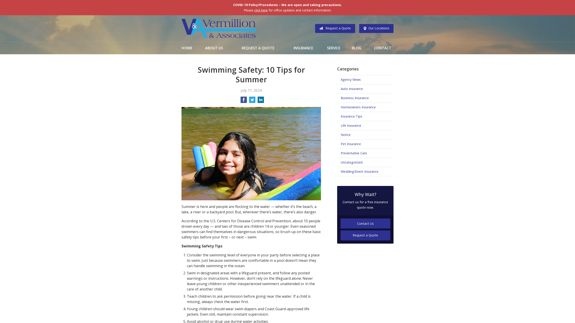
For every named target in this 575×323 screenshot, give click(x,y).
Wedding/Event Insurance (359, 171)
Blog (356, 48)
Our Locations (378, 28)
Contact (382, 48)
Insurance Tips (351, 116)
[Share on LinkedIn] (261, 101)
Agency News (351, 79)
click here (261, 10)
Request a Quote (338, 28)
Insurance (303, 48)
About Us (214, 48)
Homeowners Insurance (358, 107)
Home (187, 48)
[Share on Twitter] (252, 101)
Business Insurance (355, 98)
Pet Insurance (351, 144)
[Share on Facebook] (244, 101)
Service (333, 48)
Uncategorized (352, 162)
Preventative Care (354, 153)
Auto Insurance (352, 89)
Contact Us (365, 223)
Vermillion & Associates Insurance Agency (218, 28)
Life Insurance (351, 125)
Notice (346, 135)
